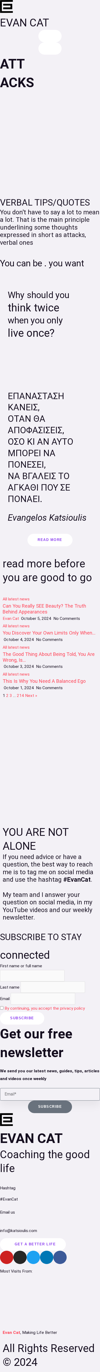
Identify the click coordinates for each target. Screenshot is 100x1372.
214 (20, 695)
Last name (9, 987)
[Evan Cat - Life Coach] (6, 6)
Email (5, 998)
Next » (31, 695)
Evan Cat (11, 618)
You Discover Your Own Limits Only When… (49, 633)
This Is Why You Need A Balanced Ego (44, 681)
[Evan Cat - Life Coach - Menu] (50, 48)
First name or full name (21, 966)
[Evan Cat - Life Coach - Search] (50, 36)
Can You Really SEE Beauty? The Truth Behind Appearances (44, 609)
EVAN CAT (24, 23)
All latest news (16, 599)
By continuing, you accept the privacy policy (45, 1008)
